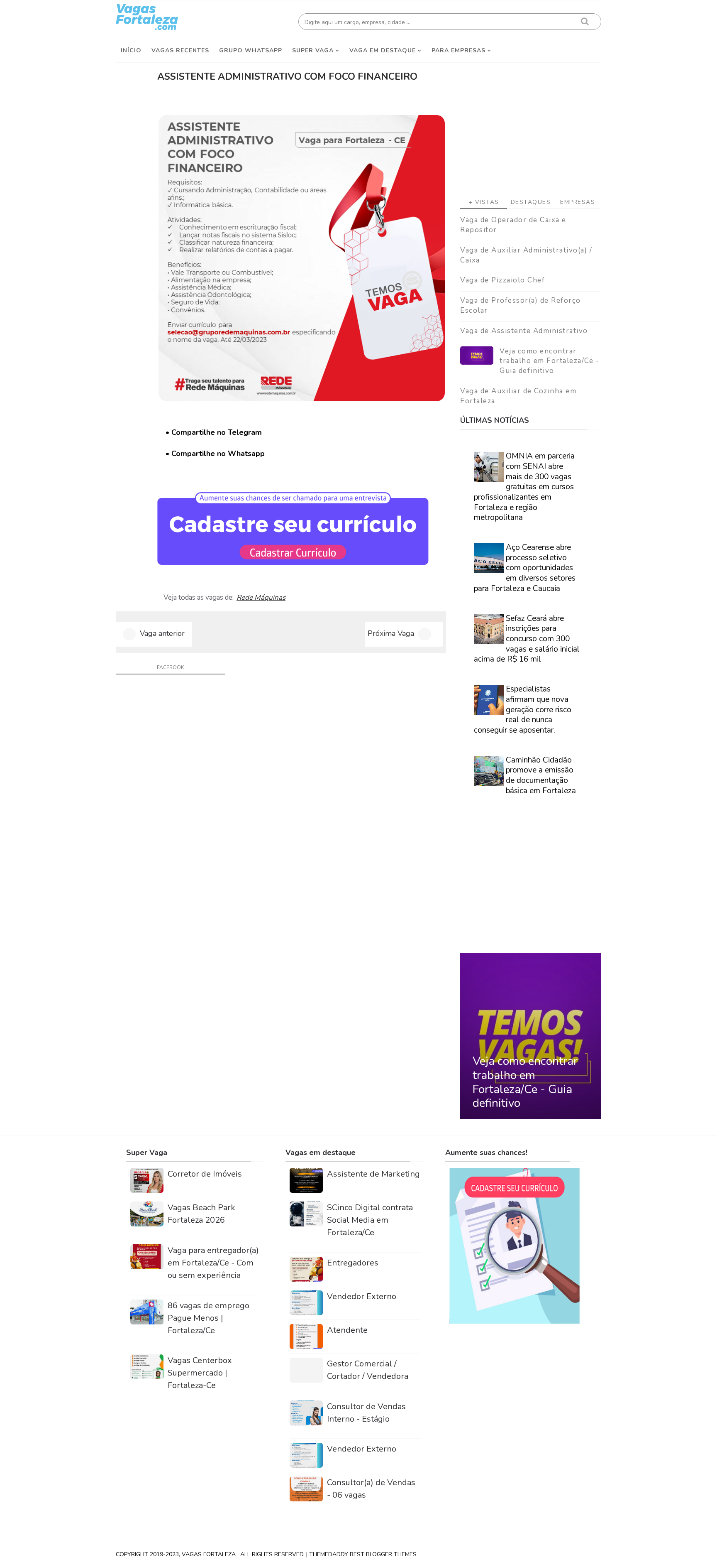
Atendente (347, 1330)
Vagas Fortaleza (209, 1554)
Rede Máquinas (261, 597)
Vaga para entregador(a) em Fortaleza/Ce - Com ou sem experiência (213, 1263)
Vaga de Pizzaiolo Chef (502, 280)
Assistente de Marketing (373, 1174)
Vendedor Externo (361, 1296)
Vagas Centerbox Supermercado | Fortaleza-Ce (200, 1373)
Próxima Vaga (391, 633)
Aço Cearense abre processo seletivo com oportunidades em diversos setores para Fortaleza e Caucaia (525, 568)
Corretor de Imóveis (205, 1174)
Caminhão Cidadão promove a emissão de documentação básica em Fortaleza (541, 775)
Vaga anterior (162, 633)
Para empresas (458, 50)
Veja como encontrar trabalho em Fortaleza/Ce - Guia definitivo (549, 361)
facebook (170, 667)
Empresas (577, 202)
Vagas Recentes (180, 50)
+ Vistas (483, 202)
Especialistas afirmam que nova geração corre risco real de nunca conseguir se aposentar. (522, 710)
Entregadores (352, 1262)
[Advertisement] (530, 125)
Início (131, 50)
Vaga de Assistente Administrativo (524, 331)
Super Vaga (313, 50)
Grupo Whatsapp (250, 50)
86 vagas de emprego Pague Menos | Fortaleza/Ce (208, 1318)
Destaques (531, 202)
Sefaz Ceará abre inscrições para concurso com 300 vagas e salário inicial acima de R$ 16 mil (527, 639)
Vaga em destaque (382, 50)
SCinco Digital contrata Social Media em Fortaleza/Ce (370, 1220)
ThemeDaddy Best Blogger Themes (363, 1554)
